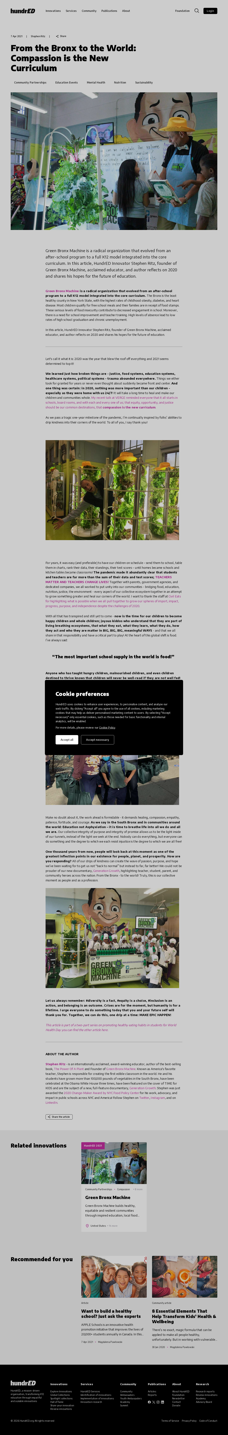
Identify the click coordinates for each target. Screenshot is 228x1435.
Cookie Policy (107, 727)
